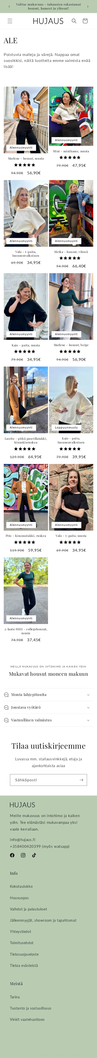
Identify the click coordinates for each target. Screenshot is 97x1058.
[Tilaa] (81, 780)
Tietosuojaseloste (24, 954)
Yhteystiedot (20, 931)
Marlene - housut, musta (26, 158)
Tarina (15, 997)
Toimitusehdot (22, 943)
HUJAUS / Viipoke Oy (39, 1053)
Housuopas (19, 898)
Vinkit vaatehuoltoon (27, 1019)
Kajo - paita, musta (26, 345)
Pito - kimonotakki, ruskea (26, 536)
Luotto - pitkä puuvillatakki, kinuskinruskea (26, 440)
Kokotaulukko (21, 886)
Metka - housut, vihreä (71, 252)
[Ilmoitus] (87, 6)
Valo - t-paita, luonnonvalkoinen (25, 254)
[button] (9, 20)
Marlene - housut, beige (71, 345)
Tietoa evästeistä (24, 965)
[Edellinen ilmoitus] (9, 6)
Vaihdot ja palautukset (28, 909)
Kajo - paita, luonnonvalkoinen (71, 440)
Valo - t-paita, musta (71, 536)
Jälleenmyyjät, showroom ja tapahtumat (43, 920)
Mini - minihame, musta (71, 151)
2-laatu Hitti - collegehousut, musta (26, 631)
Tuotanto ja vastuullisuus (30, 1008)
